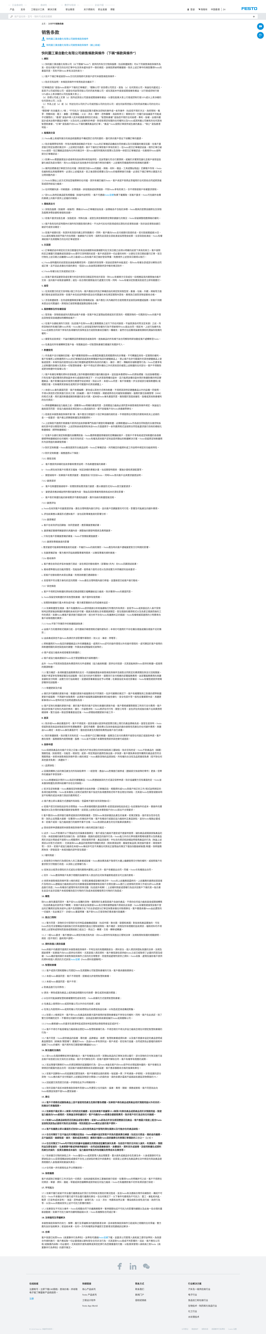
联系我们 (139, 1289)
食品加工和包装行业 (198, 1300)
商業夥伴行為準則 (218, 1329)
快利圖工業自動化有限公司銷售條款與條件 (67, 38)
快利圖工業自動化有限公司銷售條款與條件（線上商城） (74, 45)
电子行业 (192, 1294)
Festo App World (90, 1305)
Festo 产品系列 (89, 1294)
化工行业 (192, 1311)
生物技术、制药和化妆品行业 (202, 1305)
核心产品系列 (89, 1289)
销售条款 (205, 1329)
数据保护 (195, 1329)
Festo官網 (109, 195)
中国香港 (215, 9)
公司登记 (185, 1329)
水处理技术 (193, 1316)
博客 (112, 9)
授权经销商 (140, 1300)
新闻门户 (139, 1294)
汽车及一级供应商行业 (199, 1289)
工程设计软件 (89, 1300)
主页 (43, 23)
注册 (31, 1298)
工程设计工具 (37, 9)
